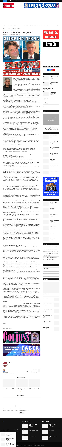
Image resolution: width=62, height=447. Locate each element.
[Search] (58, 25)
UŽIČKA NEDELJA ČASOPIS (41, 0)
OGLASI (36, 0)
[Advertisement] (31, 16)
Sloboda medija (45, 98)
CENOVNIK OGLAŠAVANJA (31, 0)
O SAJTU (25, 0)
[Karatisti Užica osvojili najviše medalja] (46, 239)
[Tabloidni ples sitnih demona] (3, 439)
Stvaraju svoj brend (53, 159)
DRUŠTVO (10, 25)
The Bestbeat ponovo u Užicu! (9, 388)
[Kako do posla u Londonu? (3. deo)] (56, 305)
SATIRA (40, 25)
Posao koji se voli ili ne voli (51, 259)
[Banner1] (51, 271)
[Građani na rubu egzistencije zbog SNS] (22, 383)
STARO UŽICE (30, 443)
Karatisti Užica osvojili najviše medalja (53, 238)
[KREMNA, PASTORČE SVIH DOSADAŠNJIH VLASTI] (3, 444)
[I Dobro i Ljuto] (51, 287)
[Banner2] (51, 273)
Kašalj (49, 255)
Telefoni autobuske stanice (33, 430)
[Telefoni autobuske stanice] (25, 432)
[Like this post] (23, 358)
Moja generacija (52, 208)
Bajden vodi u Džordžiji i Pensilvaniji (49, 88)
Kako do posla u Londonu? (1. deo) (47, 316)
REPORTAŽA (24, 443)
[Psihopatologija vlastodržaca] (46, 204)
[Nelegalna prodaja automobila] (34, 383)
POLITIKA (15, 25)
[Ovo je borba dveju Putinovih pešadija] (46, 94)
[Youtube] (57, 1)
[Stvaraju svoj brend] (46, 161)
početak (4, 28)
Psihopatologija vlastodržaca (54, 202)
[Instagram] (56, 1)
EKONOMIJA (26, 25)
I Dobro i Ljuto (46, 293)
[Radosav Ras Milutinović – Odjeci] (45, 426)
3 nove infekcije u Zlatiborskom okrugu (52, 251)
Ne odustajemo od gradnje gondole (54, 77)
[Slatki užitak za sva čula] (46, 167)
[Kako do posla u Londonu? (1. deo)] (56, 317)
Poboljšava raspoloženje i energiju (51, 261)
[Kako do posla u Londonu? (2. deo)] (56, 311)
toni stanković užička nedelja (7, 328)
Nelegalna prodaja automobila (34, 388)
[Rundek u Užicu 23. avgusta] (46, 233)
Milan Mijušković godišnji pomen (15, 0)
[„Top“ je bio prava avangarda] (46, 149)
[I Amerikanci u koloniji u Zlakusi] (46, 84)
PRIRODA (19, 443)
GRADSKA (4, 25)
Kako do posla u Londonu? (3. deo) (47, 304)
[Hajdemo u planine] (56, 329)
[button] (8, 1)
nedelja (7, 34)
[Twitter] (55, 1)
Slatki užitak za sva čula (54, 165)
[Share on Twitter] (25, 358)
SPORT (44, 25)
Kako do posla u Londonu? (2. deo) (47, 310)
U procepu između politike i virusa (51, 257)
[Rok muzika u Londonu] (56, 323)
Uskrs (44, 251)
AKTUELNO (8, 28)
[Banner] (51, 276)
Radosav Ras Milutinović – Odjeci (51, 118)
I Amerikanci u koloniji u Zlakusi (54, 83)
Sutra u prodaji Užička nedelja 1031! (52, 253)
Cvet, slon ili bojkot (32, 436)
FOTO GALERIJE (46, 443)
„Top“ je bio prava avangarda (54, 147)
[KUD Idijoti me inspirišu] (46, 155)
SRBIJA (31, 25)
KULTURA (35, 25)
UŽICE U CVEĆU (36, 443)
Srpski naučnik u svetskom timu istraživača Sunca (50, 106)
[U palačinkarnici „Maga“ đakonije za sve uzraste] (46, 143)
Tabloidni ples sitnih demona (10, 439)
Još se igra (44, 102)
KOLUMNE (20, 25)
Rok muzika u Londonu (47, 321)
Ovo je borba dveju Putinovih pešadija (53, 93)
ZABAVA (41, 443)
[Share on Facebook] (24, 358)
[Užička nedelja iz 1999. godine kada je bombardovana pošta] (3, 434)
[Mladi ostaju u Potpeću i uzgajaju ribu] (46, 137)
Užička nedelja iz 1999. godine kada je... (10, 434)
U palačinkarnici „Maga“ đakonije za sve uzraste (54, 142)
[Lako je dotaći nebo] (56, 299)
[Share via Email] (27, 358)
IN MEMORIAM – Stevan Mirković (51, 246)
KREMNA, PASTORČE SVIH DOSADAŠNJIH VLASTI (10, 444)
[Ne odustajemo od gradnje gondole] (46, 78)
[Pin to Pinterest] (26, 358)
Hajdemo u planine (46, 327)
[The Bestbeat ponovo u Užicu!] (9, 383)
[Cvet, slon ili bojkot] (25, 438)
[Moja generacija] (46, 210)
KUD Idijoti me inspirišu (54, 153)
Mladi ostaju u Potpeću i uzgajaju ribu (54, 136)
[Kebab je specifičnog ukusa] (46, 172)
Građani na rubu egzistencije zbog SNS (21, 389)
